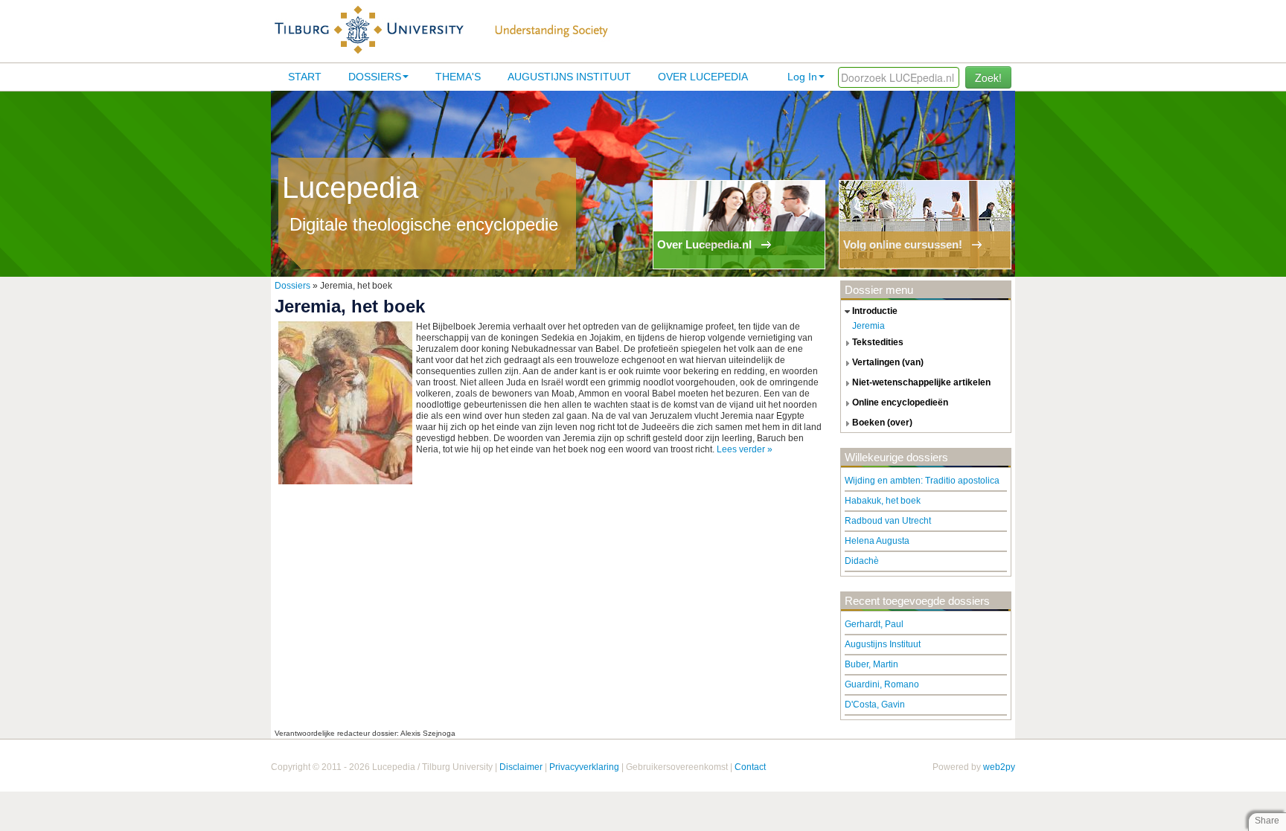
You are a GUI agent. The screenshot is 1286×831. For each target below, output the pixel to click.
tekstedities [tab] (877, 342)
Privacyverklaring (584, 767)
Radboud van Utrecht (888, 521)
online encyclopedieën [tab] (900, 402)
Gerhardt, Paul (874, 624)
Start (305, 77)
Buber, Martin (871, 664)
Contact (750, 767)
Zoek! (988, 77)
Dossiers (374, 77)
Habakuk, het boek (883, 500)
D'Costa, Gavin (875, 704)
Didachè (862, 561)
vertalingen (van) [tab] (888, 362)
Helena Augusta (877, 541)
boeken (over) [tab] (882, 422)
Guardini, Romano (882, 684)
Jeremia (868, 326)
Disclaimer (521, 767)
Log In (802, 77)
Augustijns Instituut (569, 77)
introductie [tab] (875, 311)
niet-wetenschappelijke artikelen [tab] (921, 382)
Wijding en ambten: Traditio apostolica (922, 480)
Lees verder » (744, 449)
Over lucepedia (703, 77)
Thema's (458, 77)
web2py (999, 767)
